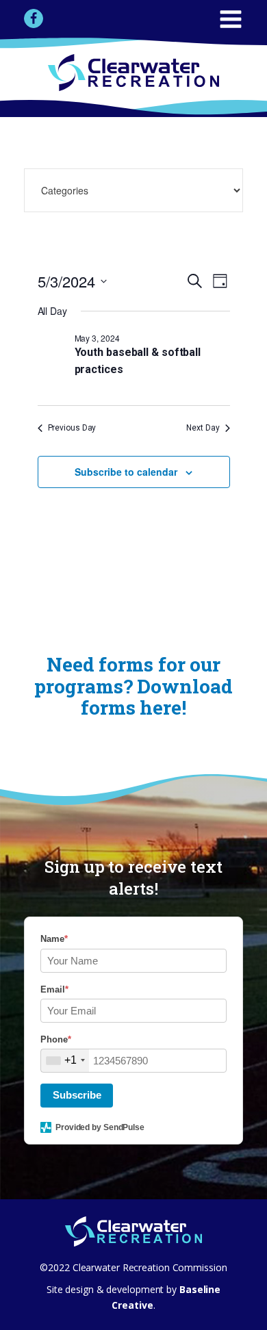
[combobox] (65, 1060)
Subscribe (77, 1095)
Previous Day (72, 428)
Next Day (202, 428)
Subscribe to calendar (126, 471)
